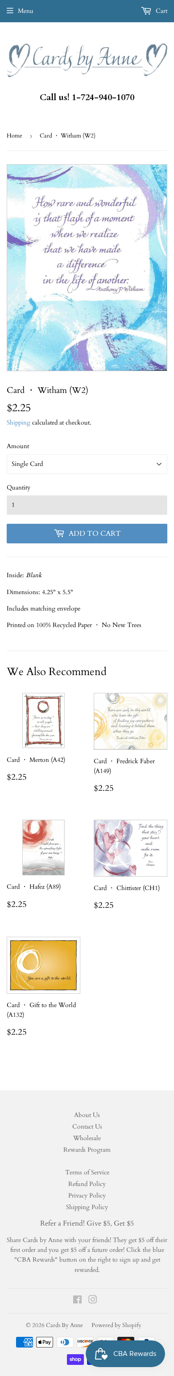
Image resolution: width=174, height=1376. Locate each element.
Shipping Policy (87, 1207)
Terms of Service (87, 1172)
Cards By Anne (64, 1325)
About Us (87, 1115)
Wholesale (87, 1138)
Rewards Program (87, 1149)
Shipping (18, 422)
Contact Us (87, 1126)
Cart (160, 11)
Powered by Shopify (116, 1325)
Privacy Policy (87, 1195)
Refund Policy (87, 1184)
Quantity (18, 487)
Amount (18, 446)
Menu (25, 11)
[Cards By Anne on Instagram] (92, 1301)
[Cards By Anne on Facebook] (77, 1301)
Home (14, 136)
